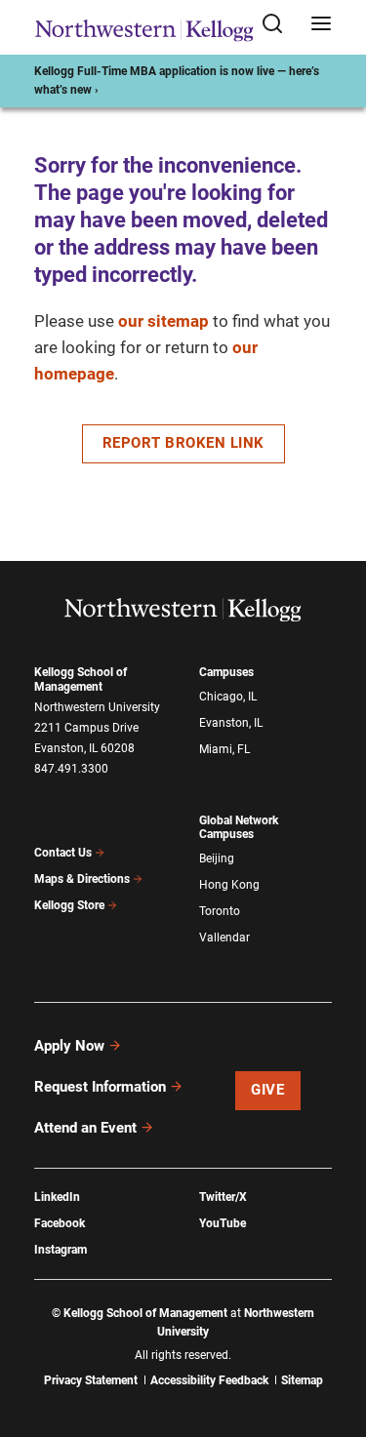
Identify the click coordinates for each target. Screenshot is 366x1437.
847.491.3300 (71, 769)
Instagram (60, 1250)
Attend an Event (85, 1128)
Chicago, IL (228, 696)
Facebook (59, 1223)
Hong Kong (229, 885)
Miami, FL (224, 749)
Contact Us (63, 852)
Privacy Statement (91, 1380)
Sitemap (302, 1380)
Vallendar (224, 937)
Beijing (216, 858)
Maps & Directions (82, 879)
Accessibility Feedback (209, 1380)
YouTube (222, 1223)
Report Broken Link (183, 443)
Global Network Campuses (238, 828)
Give (267, 1089)
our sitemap (163, 321)
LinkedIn (57, 1197)
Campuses (226, 672)
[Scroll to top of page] (332, 1336)
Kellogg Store (69, 905)
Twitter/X (223, 1197)
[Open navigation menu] (321, 25)
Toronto (219, 911)
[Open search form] (279, 25)
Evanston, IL (231, 723)
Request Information (100, 1087)
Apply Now (69, 1046)
